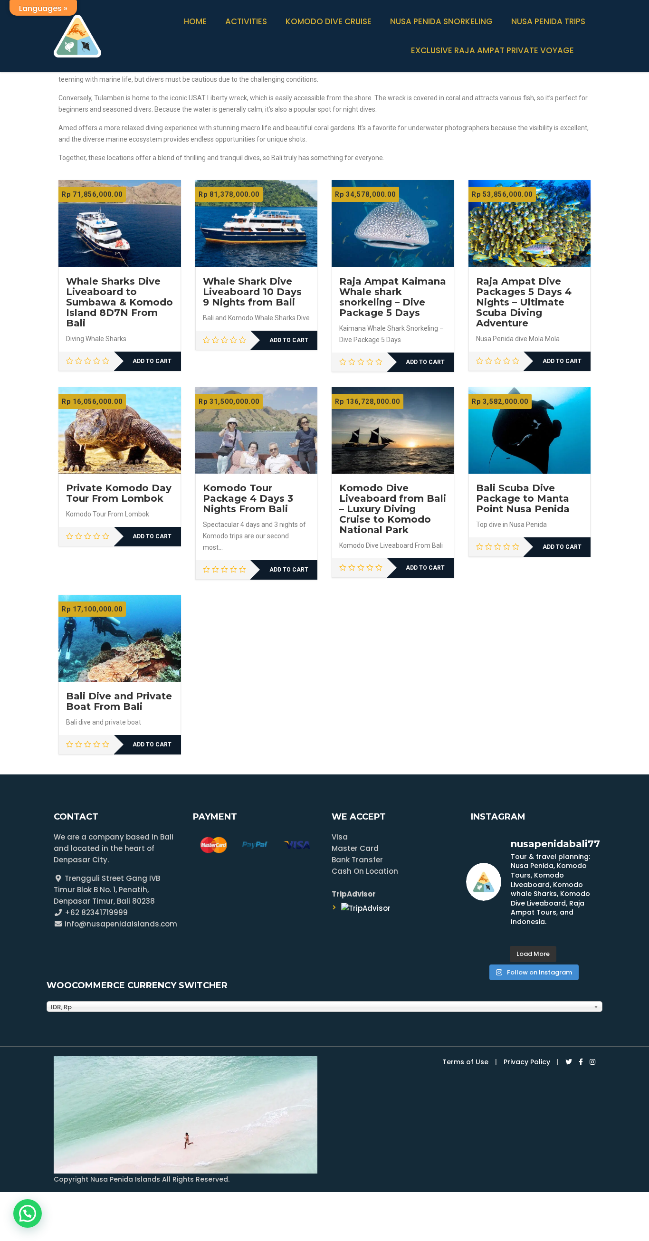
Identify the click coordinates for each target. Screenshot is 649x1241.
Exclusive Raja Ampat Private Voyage (492, 50)
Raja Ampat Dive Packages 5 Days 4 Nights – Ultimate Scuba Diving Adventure (524, 302)
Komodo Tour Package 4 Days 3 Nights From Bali (248, 498)
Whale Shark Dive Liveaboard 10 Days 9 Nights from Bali (252, 292)
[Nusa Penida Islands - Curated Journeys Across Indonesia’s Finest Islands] (77, 35)
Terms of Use (465, 1062)
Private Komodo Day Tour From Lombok (119, 493)
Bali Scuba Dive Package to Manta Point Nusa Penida (523, 498)
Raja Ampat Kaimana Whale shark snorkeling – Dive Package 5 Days (392, 297)
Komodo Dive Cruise (329, 21)
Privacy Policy (527, 1062)
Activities (246, 21)
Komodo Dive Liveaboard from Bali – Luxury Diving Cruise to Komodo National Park (392, 508)
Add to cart (152, 361)
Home (195, 21)
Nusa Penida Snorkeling (441, 21)
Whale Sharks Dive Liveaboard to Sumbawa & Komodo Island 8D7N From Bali (119, 302)
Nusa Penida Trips (548, 21)
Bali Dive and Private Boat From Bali (119, 701)
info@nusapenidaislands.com (120, 924)
